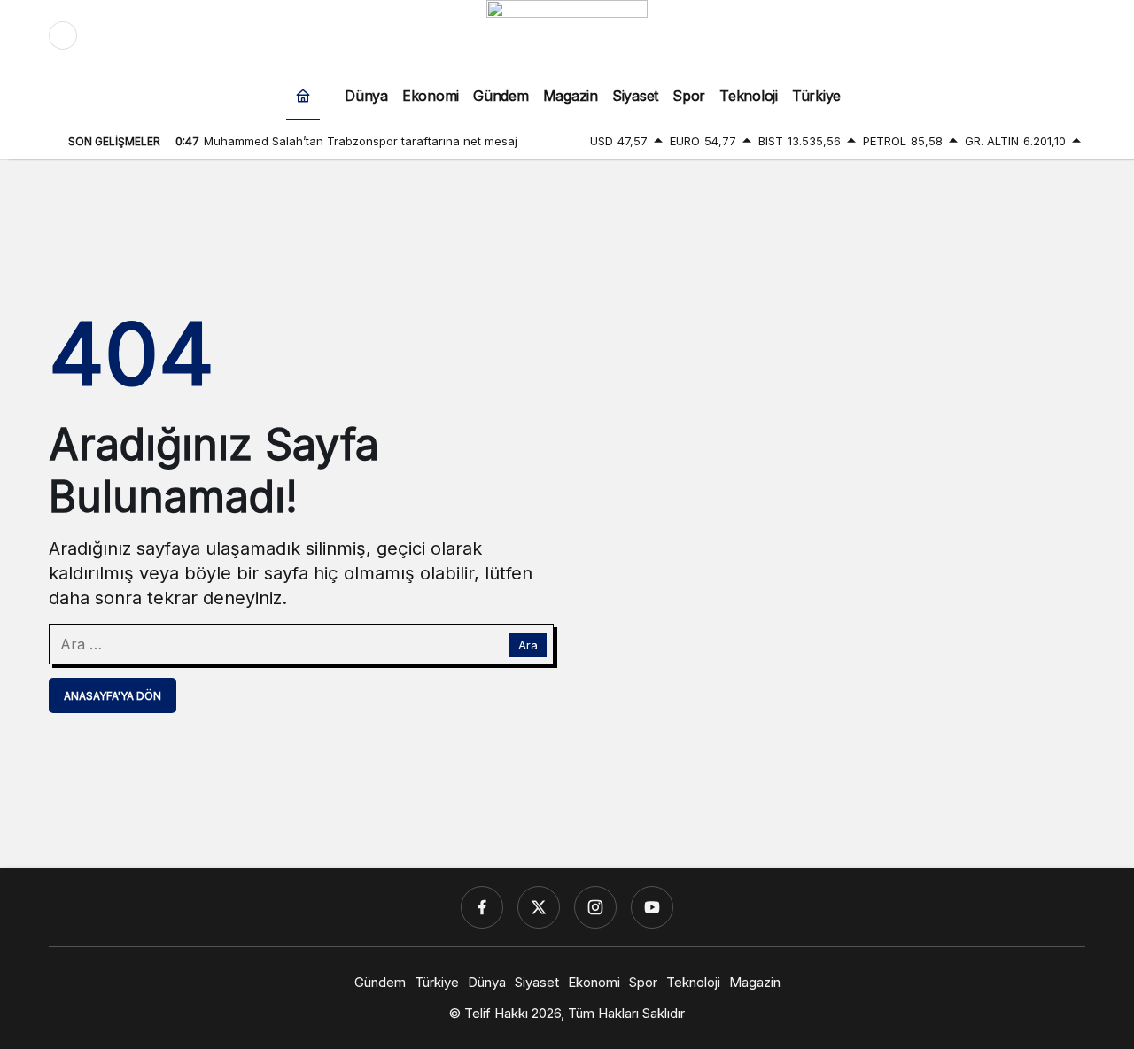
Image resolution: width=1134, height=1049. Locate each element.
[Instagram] (595, 907)
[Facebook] (482, 907)
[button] (1034, 35)
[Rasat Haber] (567, 34)
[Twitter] (538, 907)
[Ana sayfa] (303, 95)
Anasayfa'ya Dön (112, 696)
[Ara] (997, 35)
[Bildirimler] (1071, 35)
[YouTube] (652, 907)
